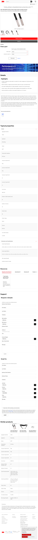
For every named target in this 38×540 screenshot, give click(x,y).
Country (3, 391)
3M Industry (4, 322)
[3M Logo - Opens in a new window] (2, 1)
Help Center (33, 516)
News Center (14, 516)
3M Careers (3, 517)
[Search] (31, 1)
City (3, 333)
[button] (31, 537)
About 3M (3, 516)
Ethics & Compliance (4, 523)
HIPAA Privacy (14, 531)
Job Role (3, 383)
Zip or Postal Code (5, 341)
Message (3, 344)
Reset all (19, 58)
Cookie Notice (24, 532)
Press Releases (14, 517)
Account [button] (33, 4)
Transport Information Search (23, 518)
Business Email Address (6, 372)
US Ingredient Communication (23, 526)
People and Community (4, 522)
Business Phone (5, 326)
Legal (6, 531)
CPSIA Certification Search (23, 519)
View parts (13, 58)
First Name (4, 307)
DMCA (19, 531)
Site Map (33, 517)
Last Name (4, 311)
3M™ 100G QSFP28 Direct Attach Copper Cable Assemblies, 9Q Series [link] (23, 431)
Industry (3, 387)
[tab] (6, 272)
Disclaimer (2, 44)
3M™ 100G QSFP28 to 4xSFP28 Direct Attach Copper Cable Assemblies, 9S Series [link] (32, 431)
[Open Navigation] (35, 1)
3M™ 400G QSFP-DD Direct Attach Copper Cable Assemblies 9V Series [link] (13, 431)
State (3, 395)
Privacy (9, 531)
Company (4, 314)
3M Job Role (4, 318)
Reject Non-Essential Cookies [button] (26, 534)
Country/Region (5, 337)
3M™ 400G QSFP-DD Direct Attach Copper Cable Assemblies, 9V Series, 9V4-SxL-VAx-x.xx (6, 277)
